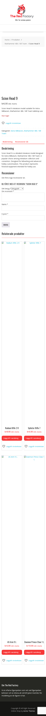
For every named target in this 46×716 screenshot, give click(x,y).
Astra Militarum (17, 131)
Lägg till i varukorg (10, 438)
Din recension (8, 191)
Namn (5, 204)
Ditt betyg (6, 188)
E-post (5, 214)
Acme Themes (29, 711)
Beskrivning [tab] (8, 142)
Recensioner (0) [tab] (21, 142)
